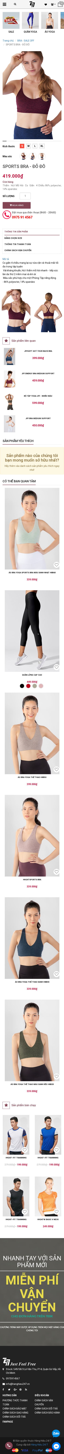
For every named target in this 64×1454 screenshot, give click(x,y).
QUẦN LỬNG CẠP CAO (32, 675)
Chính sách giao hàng (15, 1412)
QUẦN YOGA (30, 31)
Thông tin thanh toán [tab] (17, 244)
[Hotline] (9, 1445)
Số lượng (9, 196)
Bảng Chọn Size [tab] (13, 238)
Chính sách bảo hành (47, 1412)
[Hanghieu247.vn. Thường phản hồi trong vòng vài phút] (56, 1446)
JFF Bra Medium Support (38, 418)
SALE (11, 31)
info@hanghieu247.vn (18, 1384)
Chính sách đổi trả (14, 1416)
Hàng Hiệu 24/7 (39, 1444)
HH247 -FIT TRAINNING (16, 1158)
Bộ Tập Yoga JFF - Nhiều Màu (38, 396)
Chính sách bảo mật (15, 1408)
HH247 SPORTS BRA (32, 880)
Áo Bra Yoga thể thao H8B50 (32, 777)
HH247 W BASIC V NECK (48, 1219)
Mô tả (6, 259)
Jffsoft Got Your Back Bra (38, 351)
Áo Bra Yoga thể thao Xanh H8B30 (32, 982)
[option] (32, 95)
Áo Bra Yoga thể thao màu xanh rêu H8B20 (32, 1084)
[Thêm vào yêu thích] (57, 565)
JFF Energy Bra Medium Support (38, 373)
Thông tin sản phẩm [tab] (16, 232)
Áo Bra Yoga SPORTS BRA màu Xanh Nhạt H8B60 (32, 573)
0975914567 (13, 1378)
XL (41, 146)
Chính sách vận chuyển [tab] (17, 250)
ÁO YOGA (50, 31)
